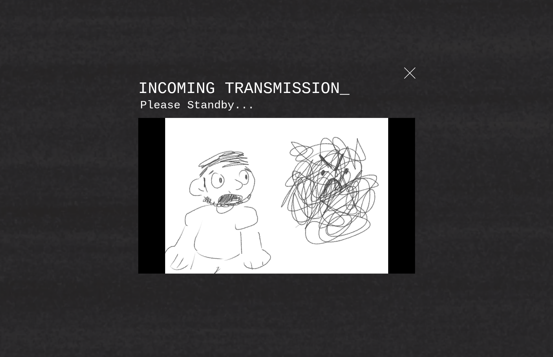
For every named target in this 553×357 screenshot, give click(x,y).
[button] (409, 73)
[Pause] (146, 265)
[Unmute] (157, 265)
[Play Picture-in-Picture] (395, 265)
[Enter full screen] (406, 265)
